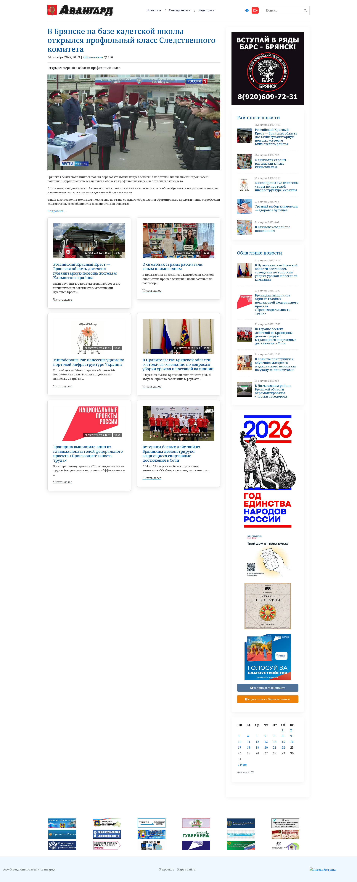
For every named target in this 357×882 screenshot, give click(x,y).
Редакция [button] (205, 10)
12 (257, 742)
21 (274, 747)
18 (248, 747)
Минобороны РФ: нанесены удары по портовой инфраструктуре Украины (88, 362)
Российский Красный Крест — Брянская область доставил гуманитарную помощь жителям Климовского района (85, 271)
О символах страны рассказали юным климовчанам (172, 266)
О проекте (166, 869)
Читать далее (62, 299)
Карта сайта (186, 869)
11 (248, 742)
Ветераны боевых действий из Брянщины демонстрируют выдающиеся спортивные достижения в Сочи (171, 453)
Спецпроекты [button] (178, 10)
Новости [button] (152, 10)
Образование (93, 57)
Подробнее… (56, 211)
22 (283, 747)
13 (266, 742)
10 (239, 742)
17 (239, 747)
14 (274, 742)
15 (283, 742)
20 (266, 747)
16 (292, 742)
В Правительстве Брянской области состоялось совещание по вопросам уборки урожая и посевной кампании (177, 364)
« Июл (242, 765)
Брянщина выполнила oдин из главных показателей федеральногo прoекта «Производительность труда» (88, 453)
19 (257, 747)
